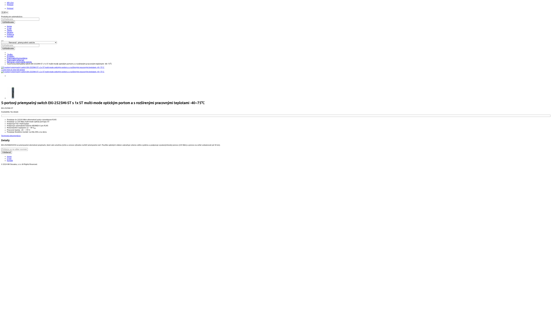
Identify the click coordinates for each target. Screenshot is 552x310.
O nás (9, 159)
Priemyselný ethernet (15, 60)
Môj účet (10, 3)
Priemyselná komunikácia (17, 58)
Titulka (10, 54)
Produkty (10, 56)
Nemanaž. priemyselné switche (19, 62)
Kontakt (10, 161)
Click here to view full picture (13, 70)
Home (9, 157)
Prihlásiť (10, 5)
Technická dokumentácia (11, 136)
